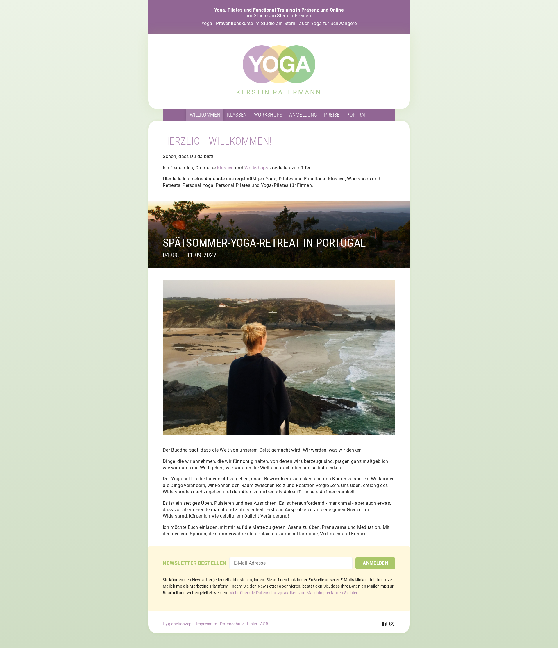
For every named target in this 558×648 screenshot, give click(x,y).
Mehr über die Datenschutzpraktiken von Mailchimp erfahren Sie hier (293, 592)
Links (252, 624)
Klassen (237, 115)
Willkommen (205, 115)
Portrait (357, 115)
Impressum (206, 624)
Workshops (268, 115)
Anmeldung (303, 115)
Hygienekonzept (178, 624)
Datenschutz (232, 624)
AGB (264, 624)
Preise (331, 115)
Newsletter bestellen (194, 563)
